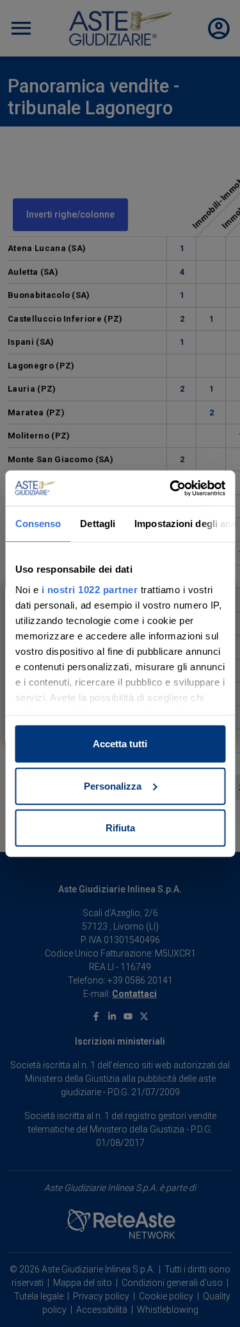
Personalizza (112, 785)
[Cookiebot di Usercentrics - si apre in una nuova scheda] (170, 488)
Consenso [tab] (38, 523)
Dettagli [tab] (97, 523)
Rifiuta (120, 827)
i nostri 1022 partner (89, 589)
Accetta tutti (120, 743)
